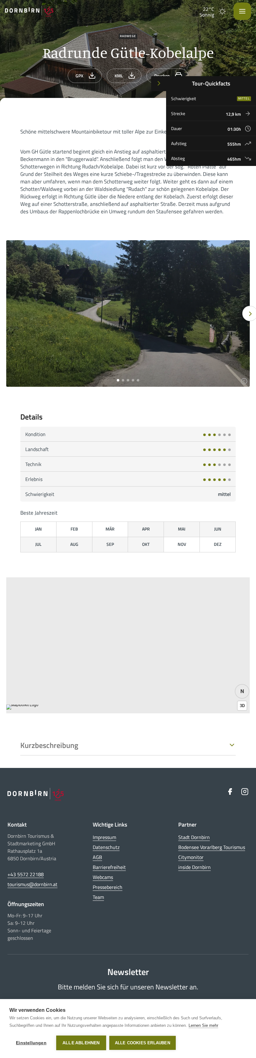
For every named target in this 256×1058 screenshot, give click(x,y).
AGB (97, 857)
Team (98, 897)
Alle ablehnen (81, 1043)
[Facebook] (230, 791)
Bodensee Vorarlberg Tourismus (211, 847)
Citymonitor (191, 857)
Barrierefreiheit (109, 867)
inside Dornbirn (194, 867)
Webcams (103, 877)
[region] (128, 645)
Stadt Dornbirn (194, 837)
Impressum (104, 837)
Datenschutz (106, 847)
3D (242, 705)
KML (119, 75)
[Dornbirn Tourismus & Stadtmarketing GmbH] (29, 11)
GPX (79, 75)
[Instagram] (245, 791)
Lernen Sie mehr (203, 1025)
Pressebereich (107, 887)
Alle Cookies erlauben (142, 1043)
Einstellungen (31, 1043)
